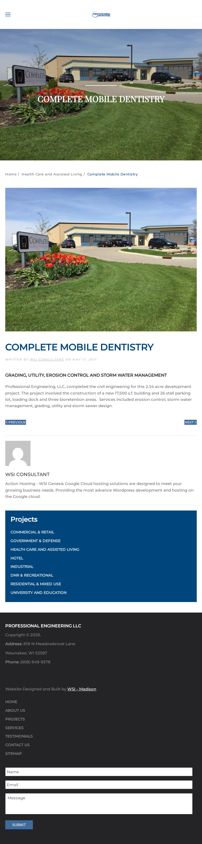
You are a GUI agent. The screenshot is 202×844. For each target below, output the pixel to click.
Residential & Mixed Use (36, 584)
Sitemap (13, 753)
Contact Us (17, 744)
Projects (15, 719)
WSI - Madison (81, 688)
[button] (8, 14)
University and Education (39, 592)
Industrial (22, 566)
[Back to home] (101, 14)
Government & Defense (35, 540)
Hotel (17, 558)
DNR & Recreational (32, 575)
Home (11, 701)
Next (189, 422)
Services (14, 727)
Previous (17, 422)
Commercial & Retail (32, 532)
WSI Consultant (47, 359)
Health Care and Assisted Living (45, 549)
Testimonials (19, 736)
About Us (15, 710)
